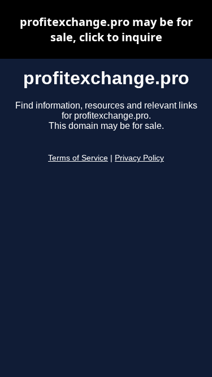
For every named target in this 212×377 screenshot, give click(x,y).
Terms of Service (78, 158)
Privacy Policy (139, 158)
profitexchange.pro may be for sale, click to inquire (106, 29)
